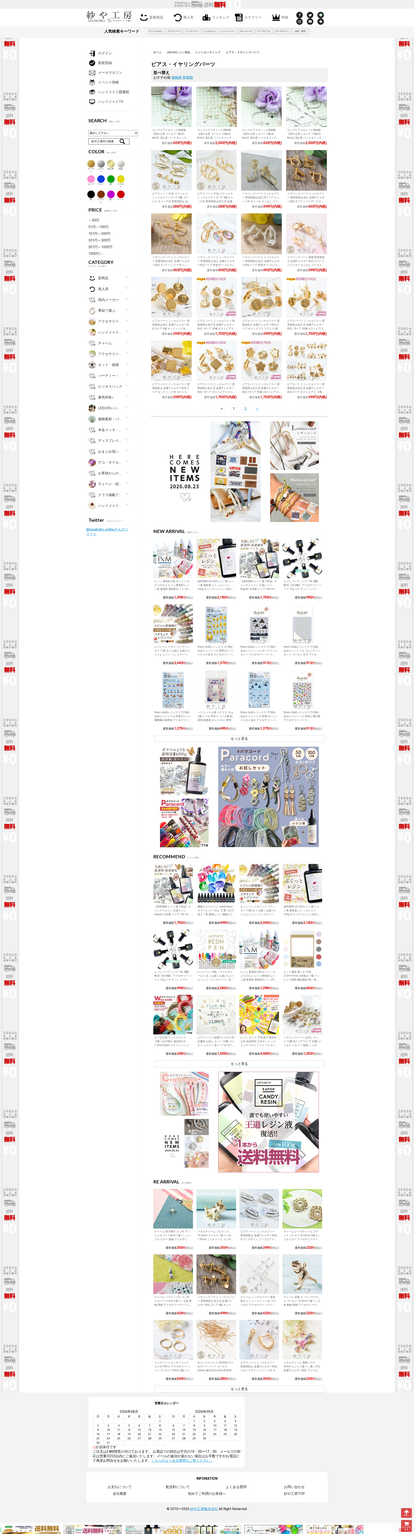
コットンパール (228, 31)
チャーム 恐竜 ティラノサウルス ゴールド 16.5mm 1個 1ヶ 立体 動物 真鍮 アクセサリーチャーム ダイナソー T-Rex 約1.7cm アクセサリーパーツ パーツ (302, 1305)
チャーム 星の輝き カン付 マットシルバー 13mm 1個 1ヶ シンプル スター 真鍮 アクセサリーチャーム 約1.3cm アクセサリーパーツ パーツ (172, 1239)
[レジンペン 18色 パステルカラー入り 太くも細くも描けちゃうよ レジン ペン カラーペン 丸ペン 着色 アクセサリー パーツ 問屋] (216, 949)
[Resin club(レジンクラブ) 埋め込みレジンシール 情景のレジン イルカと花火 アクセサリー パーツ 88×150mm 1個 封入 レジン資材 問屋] (259, 689)
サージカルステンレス (157, 31)
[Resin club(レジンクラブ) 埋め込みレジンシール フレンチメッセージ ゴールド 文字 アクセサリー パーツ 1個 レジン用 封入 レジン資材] (302, 624)
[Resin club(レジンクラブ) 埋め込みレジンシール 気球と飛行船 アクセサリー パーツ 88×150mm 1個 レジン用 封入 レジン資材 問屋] (302, 689)
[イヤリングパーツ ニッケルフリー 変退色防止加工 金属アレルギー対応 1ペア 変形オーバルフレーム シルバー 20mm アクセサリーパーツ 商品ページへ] (261, 233)
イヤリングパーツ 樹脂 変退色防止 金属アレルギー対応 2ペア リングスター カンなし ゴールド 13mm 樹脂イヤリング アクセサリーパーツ (306, 265)
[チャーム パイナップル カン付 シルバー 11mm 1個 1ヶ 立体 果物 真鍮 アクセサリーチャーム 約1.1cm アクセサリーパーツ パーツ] (173, 1274)
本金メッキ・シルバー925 (110, 430)
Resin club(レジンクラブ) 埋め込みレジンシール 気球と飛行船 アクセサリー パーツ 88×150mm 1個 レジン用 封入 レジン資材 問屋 (302, 720)
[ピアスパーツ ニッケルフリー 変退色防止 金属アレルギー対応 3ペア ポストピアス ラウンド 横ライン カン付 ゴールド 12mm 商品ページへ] (261, 297)
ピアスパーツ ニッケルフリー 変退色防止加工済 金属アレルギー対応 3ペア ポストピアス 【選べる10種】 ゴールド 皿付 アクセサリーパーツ (306, 392)
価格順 (176, 77)
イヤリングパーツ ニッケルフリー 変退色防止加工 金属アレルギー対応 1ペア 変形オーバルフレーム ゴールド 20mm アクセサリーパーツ (216, 265)
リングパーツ (192, 31)
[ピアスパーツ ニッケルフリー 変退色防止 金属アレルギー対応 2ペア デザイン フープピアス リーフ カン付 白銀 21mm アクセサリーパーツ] (259, 1209)
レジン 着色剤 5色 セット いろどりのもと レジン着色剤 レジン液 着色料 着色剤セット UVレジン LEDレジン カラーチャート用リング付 (172, 589)
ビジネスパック (110, 386)
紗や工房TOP (294, 1494)
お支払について (120, 1487)
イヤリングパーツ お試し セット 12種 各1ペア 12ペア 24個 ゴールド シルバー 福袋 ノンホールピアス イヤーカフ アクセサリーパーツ (302, 1045)
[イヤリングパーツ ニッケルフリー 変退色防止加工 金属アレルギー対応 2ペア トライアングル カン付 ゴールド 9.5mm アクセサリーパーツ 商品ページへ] (306, 170)
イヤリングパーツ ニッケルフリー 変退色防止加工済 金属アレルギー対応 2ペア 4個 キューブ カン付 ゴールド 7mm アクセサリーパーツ (216, 1305)
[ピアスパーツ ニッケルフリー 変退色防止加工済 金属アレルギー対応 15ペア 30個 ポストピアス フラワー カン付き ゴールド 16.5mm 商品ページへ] (261, 361)
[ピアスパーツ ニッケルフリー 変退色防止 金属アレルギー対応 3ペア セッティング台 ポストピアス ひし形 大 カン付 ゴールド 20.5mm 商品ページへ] (171, 361)
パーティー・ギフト (110, 375)
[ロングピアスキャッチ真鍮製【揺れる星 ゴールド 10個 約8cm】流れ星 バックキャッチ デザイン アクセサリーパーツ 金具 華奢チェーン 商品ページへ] (216, 106)
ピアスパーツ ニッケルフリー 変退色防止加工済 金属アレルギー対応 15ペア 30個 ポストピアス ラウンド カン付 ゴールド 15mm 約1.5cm (216, 328)
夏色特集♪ (106, 397)
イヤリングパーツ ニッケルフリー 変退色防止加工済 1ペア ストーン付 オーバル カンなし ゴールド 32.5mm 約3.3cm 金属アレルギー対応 (261, 201)
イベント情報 (108, 82)
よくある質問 (236, 1487)
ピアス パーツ (174, 31)
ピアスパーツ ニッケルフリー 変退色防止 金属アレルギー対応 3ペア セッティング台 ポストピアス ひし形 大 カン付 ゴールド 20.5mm (171, 392)
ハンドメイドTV (110, 102)
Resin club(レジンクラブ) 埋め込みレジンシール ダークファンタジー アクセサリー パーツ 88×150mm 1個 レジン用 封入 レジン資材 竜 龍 (258, 654)
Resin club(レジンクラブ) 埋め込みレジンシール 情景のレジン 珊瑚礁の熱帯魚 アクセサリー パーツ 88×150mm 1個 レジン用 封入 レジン (172, 720)
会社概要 (120, 1494)
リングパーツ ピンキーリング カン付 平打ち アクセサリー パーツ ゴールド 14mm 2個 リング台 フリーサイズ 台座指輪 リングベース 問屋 (172, 1370)
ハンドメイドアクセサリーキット (110, 506)
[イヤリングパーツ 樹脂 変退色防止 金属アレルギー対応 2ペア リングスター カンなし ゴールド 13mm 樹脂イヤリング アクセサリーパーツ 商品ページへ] (306, 233)
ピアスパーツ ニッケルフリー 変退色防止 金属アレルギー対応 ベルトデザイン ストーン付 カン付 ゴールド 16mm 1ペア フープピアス (258, 1370)
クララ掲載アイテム (110, 495)
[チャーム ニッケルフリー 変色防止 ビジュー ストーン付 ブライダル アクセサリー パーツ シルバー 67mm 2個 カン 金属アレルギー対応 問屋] (259, 1274)
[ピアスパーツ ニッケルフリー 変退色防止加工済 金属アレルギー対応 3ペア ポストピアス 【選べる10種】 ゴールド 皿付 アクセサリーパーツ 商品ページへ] (306, 361)
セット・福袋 (108, 365)
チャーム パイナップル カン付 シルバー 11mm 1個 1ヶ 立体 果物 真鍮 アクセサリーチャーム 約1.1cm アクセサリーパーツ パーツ (173, 1305)
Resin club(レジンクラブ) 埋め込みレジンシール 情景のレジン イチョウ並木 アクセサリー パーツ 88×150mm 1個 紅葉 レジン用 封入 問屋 (216, 654)
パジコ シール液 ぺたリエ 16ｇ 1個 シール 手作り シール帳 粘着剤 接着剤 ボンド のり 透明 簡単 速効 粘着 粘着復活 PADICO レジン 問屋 (216, 720)
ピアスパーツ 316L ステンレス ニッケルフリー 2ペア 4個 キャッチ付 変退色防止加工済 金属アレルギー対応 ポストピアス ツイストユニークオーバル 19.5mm (216, 201)
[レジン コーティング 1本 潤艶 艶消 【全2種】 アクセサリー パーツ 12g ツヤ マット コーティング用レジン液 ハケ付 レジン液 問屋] (302, 558)
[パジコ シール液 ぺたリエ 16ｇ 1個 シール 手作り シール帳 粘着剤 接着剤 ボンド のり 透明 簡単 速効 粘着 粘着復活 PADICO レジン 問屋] (216, 689)
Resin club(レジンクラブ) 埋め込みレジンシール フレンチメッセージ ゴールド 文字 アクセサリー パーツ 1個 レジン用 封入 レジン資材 (302, 654)
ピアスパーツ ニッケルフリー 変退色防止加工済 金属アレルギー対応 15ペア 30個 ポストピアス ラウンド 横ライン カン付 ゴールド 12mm (306, 328)
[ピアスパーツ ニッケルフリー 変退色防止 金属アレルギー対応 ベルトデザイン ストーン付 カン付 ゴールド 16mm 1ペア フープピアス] (259, 1340)
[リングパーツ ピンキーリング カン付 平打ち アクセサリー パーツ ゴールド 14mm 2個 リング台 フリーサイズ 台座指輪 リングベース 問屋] (173, 1340)
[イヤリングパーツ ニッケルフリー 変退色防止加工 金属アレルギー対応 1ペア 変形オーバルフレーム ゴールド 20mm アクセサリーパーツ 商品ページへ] (216, 233)
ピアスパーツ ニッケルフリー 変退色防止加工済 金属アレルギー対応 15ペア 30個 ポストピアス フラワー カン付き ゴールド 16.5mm (261, 392)
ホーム (157, 52)
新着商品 (156, 17)
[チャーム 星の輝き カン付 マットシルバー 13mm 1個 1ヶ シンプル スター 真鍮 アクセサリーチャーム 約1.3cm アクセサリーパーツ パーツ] (173, 1209)
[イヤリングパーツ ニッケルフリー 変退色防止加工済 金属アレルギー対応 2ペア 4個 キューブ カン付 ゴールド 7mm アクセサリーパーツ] (216, 1274)
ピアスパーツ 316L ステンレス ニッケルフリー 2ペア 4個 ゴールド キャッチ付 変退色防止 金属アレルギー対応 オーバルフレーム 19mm (171, 201)
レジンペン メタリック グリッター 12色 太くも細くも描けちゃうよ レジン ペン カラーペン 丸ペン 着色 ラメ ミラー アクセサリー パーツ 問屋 (172, 654)
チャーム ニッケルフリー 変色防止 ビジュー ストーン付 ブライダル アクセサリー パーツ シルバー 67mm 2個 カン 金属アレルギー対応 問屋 (258, 1305)
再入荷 (188, 17)
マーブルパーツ (282, 31)
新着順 (188, 77)
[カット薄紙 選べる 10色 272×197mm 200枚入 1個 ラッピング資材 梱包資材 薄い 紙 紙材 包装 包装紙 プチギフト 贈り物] (302, 949)
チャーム (105, 343)
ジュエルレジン (210, 31)
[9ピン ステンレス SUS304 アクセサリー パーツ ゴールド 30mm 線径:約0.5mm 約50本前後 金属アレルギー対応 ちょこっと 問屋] (216, 1340)
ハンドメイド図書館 (113, 92)
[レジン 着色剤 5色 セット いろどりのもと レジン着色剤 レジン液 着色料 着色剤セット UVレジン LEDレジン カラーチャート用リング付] (173, 558)
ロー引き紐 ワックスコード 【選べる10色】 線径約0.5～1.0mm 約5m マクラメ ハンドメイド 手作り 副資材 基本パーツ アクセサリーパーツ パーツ (172, 1045)
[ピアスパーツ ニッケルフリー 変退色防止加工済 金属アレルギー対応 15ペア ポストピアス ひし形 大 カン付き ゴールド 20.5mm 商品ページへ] (216, 361)
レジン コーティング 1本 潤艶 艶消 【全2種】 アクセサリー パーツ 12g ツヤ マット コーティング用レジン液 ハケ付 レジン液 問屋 (302, 589)
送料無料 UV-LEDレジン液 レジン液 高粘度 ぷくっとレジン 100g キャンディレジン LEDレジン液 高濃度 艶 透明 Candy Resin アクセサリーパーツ (215, 589)
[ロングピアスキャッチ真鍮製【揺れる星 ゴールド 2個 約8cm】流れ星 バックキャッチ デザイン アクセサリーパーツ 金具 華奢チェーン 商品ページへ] (171, 106)
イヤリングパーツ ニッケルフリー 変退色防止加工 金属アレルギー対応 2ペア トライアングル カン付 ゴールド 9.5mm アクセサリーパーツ (306, 201)
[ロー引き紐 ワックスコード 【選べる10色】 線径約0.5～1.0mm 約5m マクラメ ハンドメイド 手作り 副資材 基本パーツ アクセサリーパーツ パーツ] (173, 1014)
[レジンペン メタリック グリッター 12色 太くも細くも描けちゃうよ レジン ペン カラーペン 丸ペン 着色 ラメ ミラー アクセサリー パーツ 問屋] (173, 624)
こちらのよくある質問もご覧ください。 (182, 1461)
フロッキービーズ (247, 31)
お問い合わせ (294, 1487)
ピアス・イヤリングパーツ (242, 52)
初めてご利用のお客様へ (207, 1494)
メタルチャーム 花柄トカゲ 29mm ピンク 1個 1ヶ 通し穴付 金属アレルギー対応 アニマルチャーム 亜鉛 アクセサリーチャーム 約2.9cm (302, 1370)
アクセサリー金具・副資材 (110, 321)
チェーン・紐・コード (110, 484)
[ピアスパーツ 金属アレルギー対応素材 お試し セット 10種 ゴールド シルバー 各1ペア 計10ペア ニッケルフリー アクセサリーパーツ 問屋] (216, 1014)
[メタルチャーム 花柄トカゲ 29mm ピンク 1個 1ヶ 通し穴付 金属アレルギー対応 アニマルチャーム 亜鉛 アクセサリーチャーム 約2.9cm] (302, 1340)
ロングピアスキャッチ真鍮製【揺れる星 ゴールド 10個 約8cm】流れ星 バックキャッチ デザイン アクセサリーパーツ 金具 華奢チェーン (216, 137)
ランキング (220, 17)
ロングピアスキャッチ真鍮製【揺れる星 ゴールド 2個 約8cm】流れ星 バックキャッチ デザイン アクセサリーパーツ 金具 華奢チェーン (171, 137)
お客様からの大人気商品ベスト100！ (110, 473)
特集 (285, 17)
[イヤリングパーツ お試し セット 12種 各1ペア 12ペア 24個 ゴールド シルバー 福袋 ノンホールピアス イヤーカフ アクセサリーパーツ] (302, 1014)
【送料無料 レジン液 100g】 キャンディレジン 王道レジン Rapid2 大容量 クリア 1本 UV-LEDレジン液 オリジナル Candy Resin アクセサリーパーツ (258, 589)
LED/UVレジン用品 (178, 52)
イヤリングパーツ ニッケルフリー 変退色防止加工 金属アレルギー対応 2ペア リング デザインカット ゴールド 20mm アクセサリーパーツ (171, 265)
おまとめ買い (108, 451)
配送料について (178, 1487)
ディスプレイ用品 (110, 441)
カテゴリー (253, 17)
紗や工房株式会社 (204, 1509)
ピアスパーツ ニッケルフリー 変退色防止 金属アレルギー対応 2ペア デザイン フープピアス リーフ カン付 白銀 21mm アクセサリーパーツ (259, 1239)
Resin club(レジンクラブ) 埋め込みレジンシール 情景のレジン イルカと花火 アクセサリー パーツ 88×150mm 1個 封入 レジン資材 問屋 (258, 720)
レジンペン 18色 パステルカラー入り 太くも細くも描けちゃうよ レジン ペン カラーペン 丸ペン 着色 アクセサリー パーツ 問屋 (216, 979)
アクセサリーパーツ (110, 354)
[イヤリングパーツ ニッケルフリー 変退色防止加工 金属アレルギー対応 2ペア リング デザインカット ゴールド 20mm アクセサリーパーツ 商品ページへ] (171, 233)
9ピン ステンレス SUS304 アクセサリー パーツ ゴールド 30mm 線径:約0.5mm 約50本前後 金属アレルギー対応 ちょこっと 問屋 (216, 1370)
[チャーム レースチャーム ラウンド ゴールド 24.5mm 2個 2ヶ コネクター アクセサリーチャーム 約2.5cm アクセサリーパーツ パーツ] (302, 1209)
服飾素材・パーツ (110, 419)
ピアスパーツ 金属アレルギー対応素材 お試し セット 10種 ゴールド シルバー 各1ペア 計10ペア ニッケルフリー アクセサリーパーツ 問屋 (216, 1045)
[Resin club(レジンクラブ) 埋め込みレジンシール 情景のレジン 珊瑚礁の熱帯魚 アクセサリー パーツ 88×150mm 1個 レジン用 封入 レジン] (173, 689)
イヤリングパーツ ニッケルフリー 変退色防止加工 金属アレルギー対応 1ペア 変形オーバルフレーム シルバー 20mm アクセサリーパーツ (261, 265)
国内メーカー (108, 300)
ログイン (105, 53)
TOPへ (406, 1515)
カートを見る (406, 1528)
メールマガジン (110, 73)
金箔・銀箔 (300, 31)
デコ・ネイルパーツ (110, 462)
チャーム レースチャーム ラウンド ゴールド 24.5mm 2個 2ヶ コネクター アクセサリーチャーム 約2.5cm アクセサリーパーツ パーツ (302, 1239)
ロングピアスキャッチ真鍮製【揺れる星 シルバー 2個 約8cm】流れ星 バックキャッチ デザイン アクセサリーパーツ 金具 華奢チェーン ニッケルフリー (261, 137)
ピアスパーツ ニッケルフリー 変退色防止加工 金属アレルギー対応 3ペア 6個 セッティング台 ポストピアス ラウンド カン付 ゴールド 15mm (171, 328)
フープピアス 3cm (265, 31)
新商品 (103, 278)
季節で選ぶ (106, 311)
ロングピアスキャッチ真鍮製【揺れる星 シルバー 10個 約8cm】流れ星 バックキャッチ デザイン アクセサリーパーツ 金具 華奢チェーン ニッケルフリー (306, 137)
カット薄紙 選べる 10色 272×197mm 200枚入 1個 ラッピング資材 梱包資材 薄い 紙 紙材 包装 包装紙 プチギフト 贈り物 (302, 979)
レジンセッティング (208, 52)
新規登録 (105, 63)
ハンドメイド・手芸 (110, 332)
